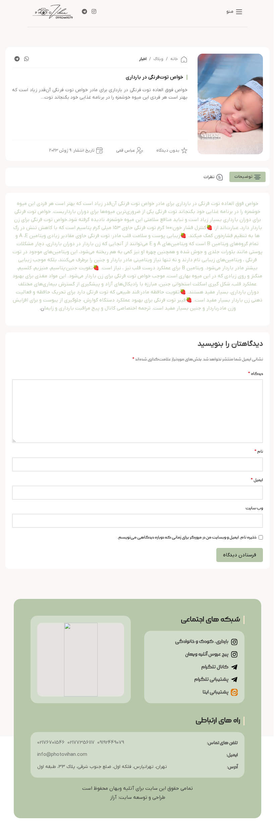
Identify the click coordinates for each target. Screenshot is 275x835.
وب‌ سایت (254, 508)
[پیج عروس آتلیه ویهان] (234, 654)
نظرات (209, 177)
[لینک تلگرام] (84, 11)
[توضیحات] (257, 177)
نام (258, 451)
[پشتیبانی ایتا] (234, 692)
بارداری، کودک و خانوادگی (201, 641)
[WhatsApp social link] (26, 59)
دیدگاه (255, 373)
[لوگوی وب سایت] (53, 11)
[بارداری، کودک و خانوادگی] (234, 642)
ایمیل (257, 480)
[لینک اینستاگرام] (93, 11)
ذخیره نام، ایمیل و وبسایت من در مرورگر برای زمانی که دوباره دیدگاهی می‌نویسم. (186, 537)
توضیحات (243, 176)
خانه (174, 59)
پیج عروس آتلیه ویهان (206, 654)
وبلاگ (158, 59)
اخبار (143, 59)
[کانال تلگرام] (234, 667)
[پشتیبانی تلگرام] (234, 679)
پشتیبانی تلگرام (211, 679)
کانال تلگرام (214, 667)
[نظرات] (219, 177)
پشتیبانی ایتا (215, 692)
